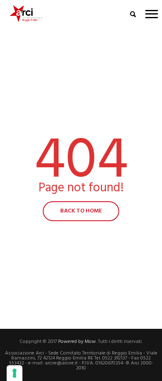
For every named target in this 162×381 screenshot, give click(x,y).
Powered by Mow (77, 342)
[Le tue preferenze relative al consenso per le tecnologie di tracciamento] (14, 373)
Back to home (81, 211)
